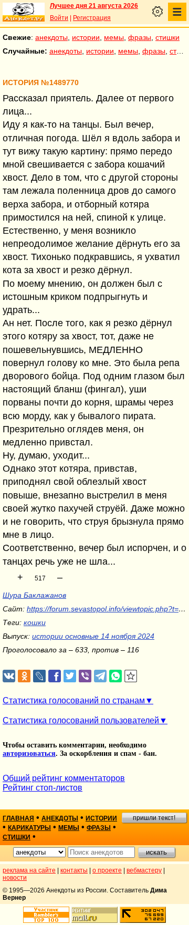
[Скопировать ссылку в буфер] (131, 676)
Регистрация (92, 18)
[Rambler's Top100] (46, 915)
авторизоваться (29, 753)
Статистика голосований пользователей (81, 720)
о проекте (107, 870)
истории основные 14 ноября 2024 (93, 636)
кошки (35, 622)
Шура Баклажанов (34, 595)
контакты (74, 870)
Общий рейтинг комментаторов (64, 778)
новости (15, 877)
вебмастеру (144, 870)
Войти (59, 18)
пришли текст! (154, 818)
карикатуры (29, 828)
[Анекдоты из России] (24, 12)
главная (18, 818)
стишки (167, 37)
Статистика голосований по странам (74, 700)
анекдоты (51, 37)
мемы (114, 37)
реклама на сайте (29, 870)
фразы (139, 37)
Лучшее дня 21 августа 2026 (94, 5)
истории (86, 37)
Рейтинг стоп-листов (42, 787)
